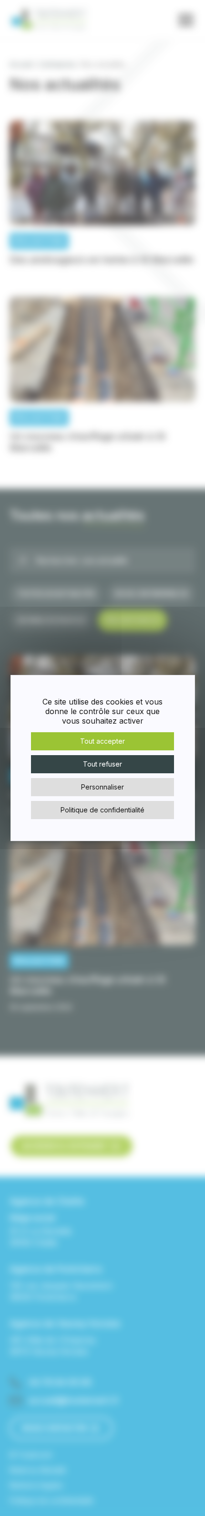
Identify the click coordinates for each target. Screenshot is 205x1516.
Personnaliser (102, 787)
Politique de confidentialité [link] (102, 810)
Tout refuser (102, 764)
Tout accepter (102, 741)
